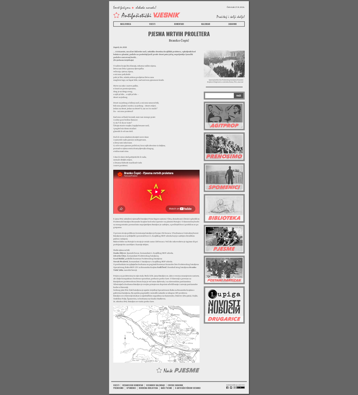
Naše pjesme (166, 387)
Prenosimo (118, 387)
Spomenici (131, 387)
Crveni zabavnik (175, 385)
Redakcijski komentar (132, 385)
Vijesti (152, 23)
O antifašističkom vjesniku (188, 387)
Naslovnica (125, 23)
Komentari (179, 23)
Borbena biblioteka (148, 387)
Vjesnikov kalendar (155, 385)
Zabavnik (232, 23)
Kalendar (205, 23)
